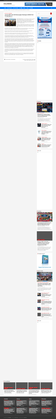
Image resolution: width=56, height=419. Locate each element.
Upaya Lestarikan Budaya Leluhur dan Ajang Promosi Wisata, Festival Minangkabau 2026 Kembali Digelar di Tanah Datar (34, 403)
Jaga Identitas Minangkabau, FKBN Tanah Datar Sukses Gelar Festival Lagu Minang (44, 284)
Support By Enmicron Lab (45, 267)
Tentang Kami (33, 0)
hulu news (42, 117)
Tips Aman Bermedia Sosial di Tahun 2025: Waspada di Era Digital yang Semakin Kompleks (46, 132)
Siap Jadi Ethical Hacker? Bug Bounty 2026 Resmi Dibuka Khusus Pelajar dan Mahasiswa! (46, 126)
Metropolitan (44, 398)
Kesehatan (6, 398)
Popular (42, 130)
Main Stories (43, 282)
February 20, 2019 (7, 17)
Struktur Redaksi (38, 0)
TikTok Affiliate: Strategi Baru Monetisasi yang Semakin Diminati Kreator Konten (46, 145)
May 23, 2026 (18, 413)
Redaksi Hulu (10, 17)
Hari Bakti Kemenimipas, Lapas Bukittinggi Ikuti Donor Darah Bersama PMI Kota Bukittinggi (9, 411)
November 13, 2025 (6, 413)
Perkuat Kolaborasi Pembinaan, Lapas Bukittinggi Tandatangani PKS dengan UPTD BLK (46, 295)
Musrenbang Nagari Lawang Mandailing (10, 59)
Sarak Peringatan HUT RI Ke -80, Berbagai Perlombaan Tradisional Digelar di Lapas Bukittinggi (21, 403)
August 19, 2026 (31, 394)
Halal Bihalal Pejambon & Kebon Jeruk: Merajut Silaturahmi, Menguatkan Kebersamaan (46, 411)
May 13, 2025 (43, 147)
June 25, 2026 (31, 413)
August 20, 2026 (43, 297)
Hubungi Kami (50, 0)
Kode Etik (42, 0)
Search (51, 13)
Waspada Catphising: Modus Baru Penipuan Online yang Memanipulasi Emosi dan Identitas (46, 139)
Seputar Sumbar (40, 270)
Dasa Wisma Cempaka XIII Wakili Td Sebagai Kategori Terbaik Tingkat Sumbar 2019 (28, 60)
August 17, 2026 (43, 317)
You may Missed (7, 381)
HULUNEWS (8, 4)
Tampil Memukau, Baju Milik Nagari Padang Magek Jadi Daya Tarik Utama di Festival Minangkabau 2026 (33, 410)
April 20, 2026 (43, 413)
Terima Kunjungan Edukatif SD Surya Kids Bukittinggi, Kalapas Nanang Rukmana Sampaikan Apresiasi (44, 223)
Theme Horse (16, 417)
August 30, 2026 (6, 393)
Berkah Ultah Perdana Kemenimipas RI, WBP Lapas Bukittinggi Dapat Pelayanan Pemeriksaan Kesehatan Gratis (8, 403)
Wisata (30, 398)
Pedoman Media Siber (46, 0)
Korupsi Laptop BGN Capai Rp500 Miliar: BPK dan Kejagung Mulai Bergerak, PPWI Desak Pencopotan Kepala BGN (47, 403)
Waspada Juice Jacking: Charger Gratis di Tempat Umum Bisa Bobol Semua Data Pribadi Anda (43, 115)
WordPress (25, 417)
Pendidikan (10, 13)
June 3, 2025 (43, 141)
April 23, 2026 (39, 117)
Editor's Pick (6, 13)
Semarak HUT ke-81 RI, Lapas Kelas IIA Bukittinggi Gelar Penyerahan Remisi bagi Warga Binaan (46, 315)
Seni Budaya (47, 282)
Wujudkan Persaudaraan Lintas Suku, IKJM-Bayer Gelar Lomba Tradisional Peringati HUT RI (46, 309)
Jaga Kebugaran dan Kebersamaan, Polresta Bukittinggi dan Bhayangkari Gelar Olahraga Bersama (21, 410)
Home (30, 0)
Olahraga (18, 398)
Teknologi (39, 101)
